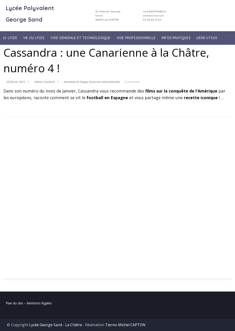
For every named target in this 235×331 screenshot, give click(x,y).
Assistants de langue (76, 82)
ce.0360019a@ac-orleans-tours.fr (155, 13)
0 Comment (132, 82)
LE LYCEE (10, 38)
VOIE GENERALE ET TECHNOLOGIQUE (80, 38)
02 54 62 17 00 (152, 19)
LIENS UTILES (206, 38)
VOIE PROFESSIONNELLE (136, 38)
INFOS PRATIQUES (176, 38)
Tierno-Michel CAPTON (125, 324)
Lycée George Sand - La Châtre (55, 324)
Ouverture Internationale (104, 82)
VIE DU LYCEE (34, 38)
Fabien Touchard (44, 82)
